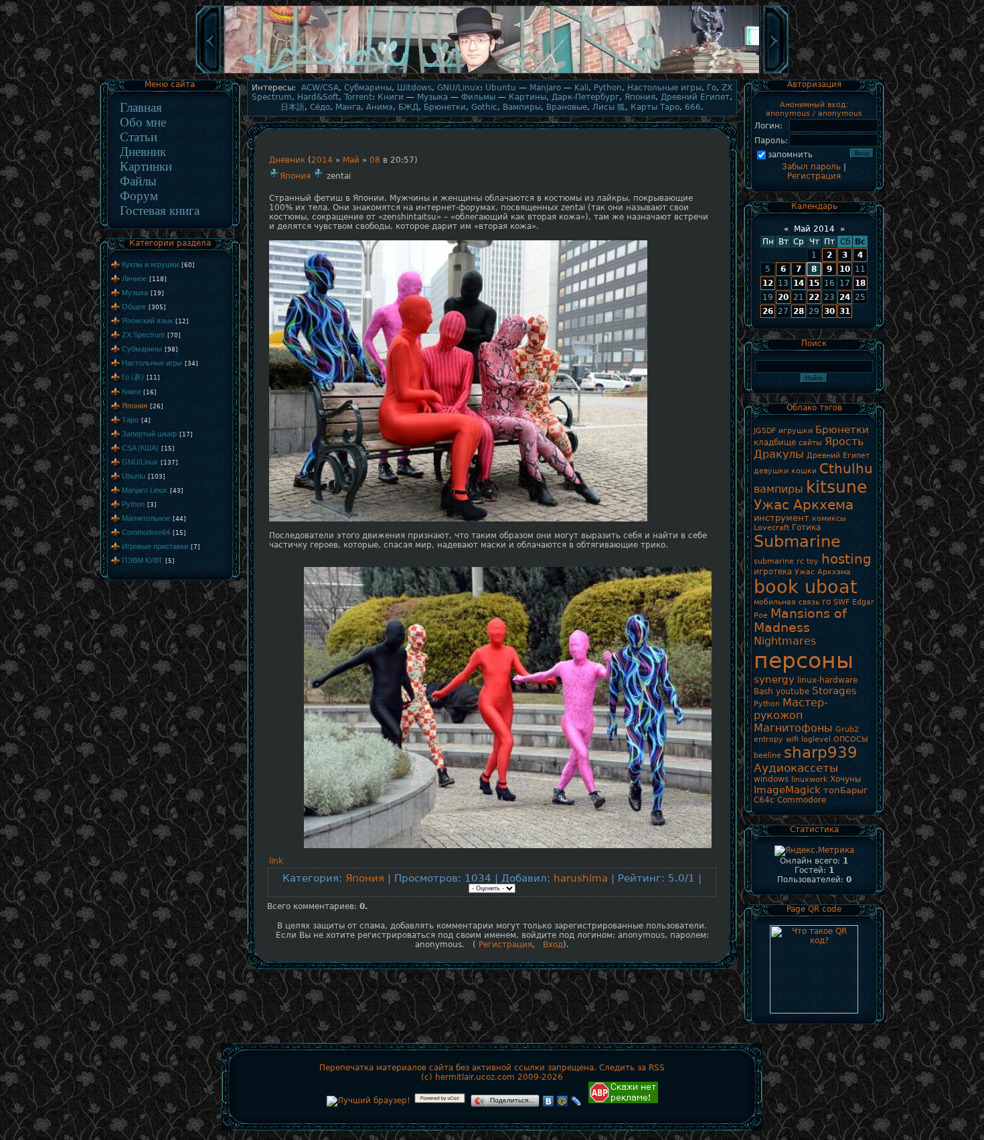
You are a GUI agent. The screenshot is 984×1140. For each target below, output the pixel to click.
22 (814, 297)
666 (693, 107)
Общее (134, 307)
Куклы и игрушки (150, 264)
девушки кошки (785, 471)
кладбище (775, 442)
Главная (141, 107)
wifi (792, 739)
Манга (348, 107)
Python (133, 504)
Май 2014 (814, 229)
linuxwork (809, 779)
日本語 (292, 107)
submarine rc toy (786, 561)
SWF (841, 602)
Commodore (801, 800)
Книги (131, 392)
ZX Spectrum (143, 335)
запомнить (790, 154)
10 (844, 269)
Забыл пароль (811, 166)
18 (860, 283)
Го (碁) (133, 377)
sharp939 (820, 752)
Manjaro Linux (144, 490)
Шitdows (414, 87)
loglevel (816, 739)
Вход (553, 944)
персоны (803, 660)
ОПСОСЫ (850, 739)
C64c (764, 800)
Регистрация (504, 944)
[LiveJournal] (577, 1101)
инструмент (781, 518)
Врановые (566, 107)
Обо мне (143, 122)
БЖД (408, 107)
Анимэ (379, 107)
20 (783, 297)
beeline (767, 755)
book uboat (805, 586)
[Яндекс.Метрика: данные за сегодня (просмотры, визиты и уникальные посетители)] (814, 850)
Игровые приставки (155, 546)
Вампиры (522, 107)
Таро (130, 420)
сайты (810, 442)
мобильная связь (786, 602)
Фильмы (478, 97)
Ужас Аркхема (803, 505)
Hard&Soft (318, 97)
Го (711, 87)
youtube (792, 691)
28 (798, 311)
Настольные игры (152, 363)
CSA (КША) (140, 448)
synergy (774, 679)
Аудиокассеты (796, 768)
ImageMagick (787, 789)
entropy (768, 739)
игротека (773, 571)
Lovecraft (771, 527)
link (276, 861)
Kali (581, 87)
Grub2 (847, 729)
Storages (834, 690)
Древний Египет (695, 97)
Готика (806, 527)
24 (844, 297)
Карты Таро (655, 107)
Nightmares (785, 641)
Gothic (484, 107)
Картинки (146, 166)
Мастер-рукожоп (791, 709)
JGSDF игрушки (783, 430)
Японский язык (147, 321)
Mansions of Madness (800, 620)
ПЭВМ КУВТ (142, 560)
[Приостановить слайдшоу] (492, 72)
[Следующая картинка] (776, 72)
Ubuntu (133, 476)
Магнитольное (146, 518)
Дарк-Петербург (585, 97)
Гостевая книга (160, 210)
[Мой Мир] (563, 1101)
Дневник (143, 152)
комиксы (829, 518)
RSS (657, 1067)
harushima (581, 878)
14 (798, 283)
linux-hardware (827, 680)
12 (767, 283)
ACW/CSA (320, 87)
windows (771, 779)
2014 (322, 160)
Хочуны (845, 779)
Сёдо (320, 107)
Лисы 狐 (608, 107)
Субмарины (142, 349)
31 (844, 311)
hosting (846, 559)
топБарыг (845, 790)
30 (829, 311)
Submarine (797, 541)
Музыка (135, 293)
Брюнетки (445, 107)
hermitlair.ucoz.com (475, 1077)
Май (351, 160)
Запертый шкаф (149, 434)
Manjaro (545, 87)
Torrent (358, 97)
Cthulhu (846, 469)
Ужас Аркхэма (823, 572)
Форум (139, 196)
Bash (763, 691)
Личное (134, 278)
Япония (134, 406)
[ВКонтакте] (549, 1101)
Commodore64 (146, 532)
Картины (527, 97)
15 (814, 283)
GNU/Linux (140, 462)
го (826, 601)
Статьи (138, 137)
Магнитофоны (793, 728)
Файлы (138, 181)
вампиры (778, 489)
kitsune (836, 487)
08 (375, 160)
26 (767, 311)
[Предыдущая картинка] (208, 72)
